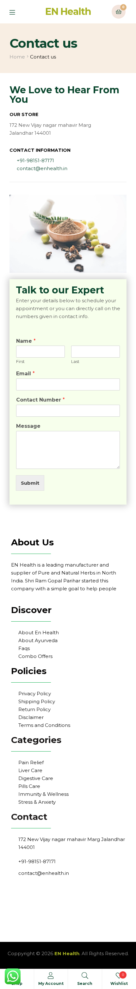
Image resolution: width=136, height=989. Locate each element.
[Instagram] (25, 888)
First (20, 361)
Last (75, 361)
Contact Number (40, 400)
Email (25, 374)
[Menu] (16, 12)
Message (28, 426)
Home (17, 57)
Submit (30, 483)
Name (26, 341)
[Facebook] (16, 888)
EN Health (68, 11)
